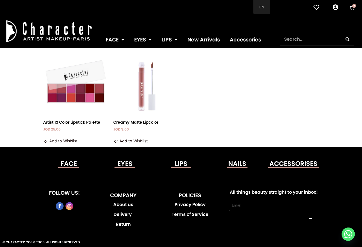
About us (123, 205)
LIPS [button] (167, 39)
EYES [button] (140, 39)
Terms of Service (190, 214)
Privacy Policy (190, 205)
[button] (60, 140)
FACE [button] (112, 39)
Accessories (245, 39)
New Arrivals (203, 39)
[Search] (347, 39)
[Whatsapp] (348, 234)
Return (123, 224)
